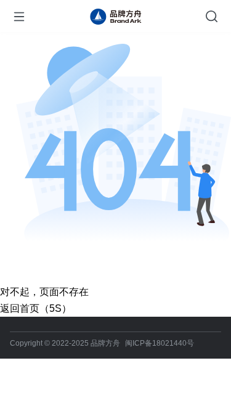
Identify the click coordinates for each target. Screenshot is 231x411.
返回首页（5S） (35, 308)
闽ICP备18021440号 (159, 343)
